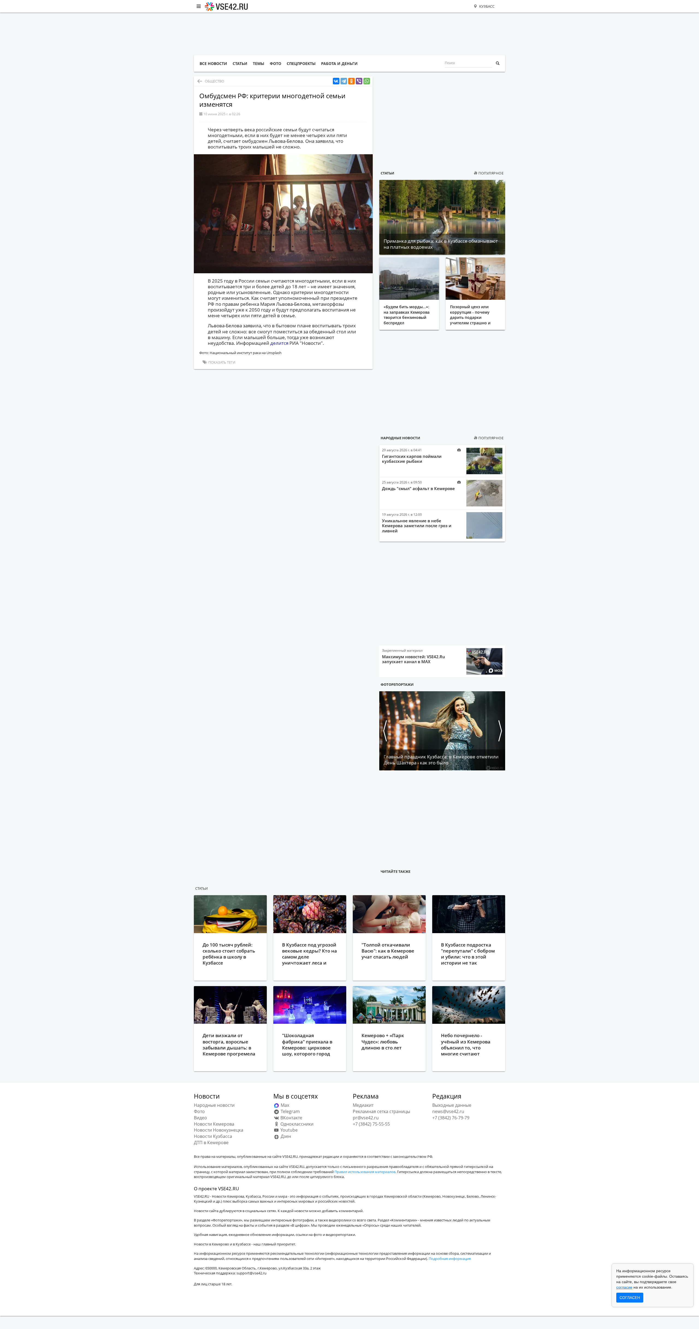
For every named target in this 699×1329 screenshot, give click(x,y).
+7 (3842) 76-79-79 (450, 1118)
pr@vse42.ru (366, 1118)
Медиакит (363, 1105)
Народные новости (400, 437)
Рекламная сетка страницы (381, 1111)
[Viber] (359, 81)
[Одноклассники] (351, 81)
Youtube (288, 1130)
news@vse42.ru (448, 1111)
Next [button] (499, 730)
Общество (214, 81)
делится (279, 343)
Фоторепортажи (397, 684)
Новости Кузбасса (213, 1136)
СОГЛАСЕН (630, 1297)
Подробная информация (450, 1258)
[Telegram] (343, 81)
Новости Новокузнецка (218, 1130)
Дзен (285, 1136)
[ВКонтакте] (336, 81)
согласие (624, 1287)
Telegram (290, 1111)
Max (284, 1105)
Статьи (387, 173)
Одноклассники (296, 1124)
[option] (442, 730)
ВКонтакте (290, 1118)
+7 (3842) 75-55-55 (371, 1124)
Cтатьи (201, 888)
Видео (200, 1118)
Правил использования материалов (364, 1171)
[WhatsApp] (366, 81)
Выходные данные (451, 1105)
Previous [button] (384, 730)
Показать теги (221, 362)
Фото (199, 1111)
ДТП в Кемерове (211, 1143)
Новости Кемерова (214, 1124)
